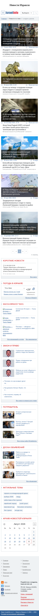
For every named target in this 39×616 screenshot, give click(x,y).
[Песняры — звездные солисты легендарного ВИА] (8, 331)
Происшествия (33, 47)
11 (14, 538)
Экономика (6, 566)
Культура (6, 576)
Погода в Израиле (31, 298)
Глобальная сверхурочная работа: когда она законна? (25, 351)
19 (19, 541)
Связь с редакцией (27, 594)
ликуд (18, 497)
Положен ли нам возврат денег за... (15, 382)
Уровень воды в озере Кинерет (13, 294)
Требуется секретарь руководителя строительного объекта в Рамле (25, 473)
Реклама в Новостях (27, 602)
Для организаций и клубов (15, 339)
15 (34, 538)
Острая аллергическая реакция (23, 412)
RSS (5, 582)
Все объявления (31, 481)
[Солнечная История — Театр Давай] (8, 311)
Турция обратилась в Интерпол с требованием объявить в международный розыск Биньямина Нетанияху (17, 269)
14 (29, 538)
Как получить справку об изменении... (12, 395)
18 (15, 541)
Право (5, 569)
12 (19, 538)
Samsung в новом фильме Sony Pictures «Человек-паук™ (25, 433)
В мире (35, 160)
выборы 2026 (8, 497)
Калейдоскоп (26, 569)
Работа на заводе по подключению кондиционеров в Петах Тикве (24, 454)
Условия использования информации (13, 614)
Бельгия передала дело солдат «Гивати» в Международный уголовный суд (16, 154)
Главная (5, 560)
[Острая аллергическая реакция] (8, 414)
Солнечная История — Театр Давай (26, 309)
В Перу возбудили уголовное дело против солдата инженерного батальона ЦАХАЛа (18, 192)
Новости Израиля (20, 5)
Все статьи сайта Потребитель (27, 441)
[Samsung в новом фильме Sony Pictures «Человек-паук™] (8, 434)
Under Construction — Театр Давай (25, 318)
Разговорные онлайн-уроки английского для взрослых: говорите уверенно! (25, 463)
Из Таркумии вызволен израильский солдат (18, 80)
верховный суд (9, 507)
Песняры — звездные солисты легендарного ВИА (25, 327)
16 (5, 541)
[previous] (4, 524)
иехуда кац (18, 510)
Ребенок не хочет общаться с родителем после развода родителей (26, 372)
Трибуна (25, 573)
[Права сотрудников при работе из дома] (8, 363)
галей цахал (24, 503)
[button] (9, 13)
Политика (6, 563)
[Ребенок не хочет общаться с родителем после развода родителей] (8, 373)
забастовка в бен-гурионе (13, 500)
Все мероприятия (31, 339)
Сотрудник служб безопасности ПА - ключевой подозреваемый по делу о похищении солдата (19, 41)
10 (10, 538)
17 (10, 541)
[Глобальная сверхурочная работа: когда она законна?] (8, 353)
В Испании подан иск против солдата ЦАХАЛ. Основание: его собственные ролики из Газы (19, 116)
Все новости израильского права (26, 400)
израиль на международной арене (16, 493)
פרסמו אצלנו (24, 605)
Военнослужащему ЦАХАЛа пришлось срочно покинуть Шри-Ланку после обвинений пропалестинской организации (19, 228)
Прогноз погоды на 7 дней (12, 292)
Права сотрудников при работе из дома (24, 361)
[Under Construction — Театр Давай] (8, 320)
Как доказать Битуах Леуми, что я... (15, 389)
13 (24, 538)
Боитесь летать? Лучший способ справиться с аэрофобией (24, 423)
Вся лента (33, 277)
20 (24, 541)
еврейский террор (10, 503)
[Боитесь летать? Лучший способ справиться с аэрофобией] (8, 424)
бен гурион (8, 510)
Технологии (26, 563)
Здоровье (25, 560)
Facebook (7, 589)
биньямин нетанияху (24, 507)
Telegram (7, 586)
